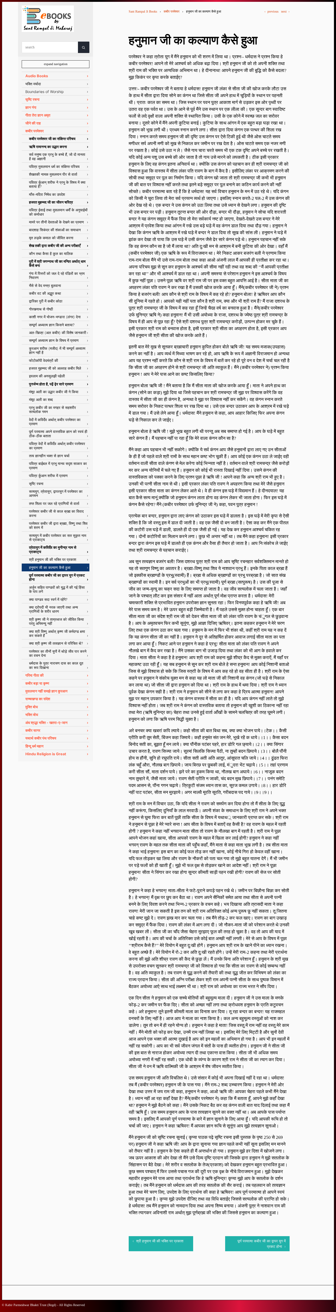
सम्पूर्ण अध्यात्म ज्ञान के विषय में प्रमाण (54, 340)
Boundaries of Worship (44, 91)
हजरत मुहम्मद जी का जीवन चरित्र (51, 202)
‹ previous (271, 11)
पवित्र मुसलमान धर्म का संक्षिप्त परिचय (54, 166)
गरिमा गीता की (34, 675)
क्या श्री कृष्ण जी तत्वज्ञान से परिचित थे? (56, 643)
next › (285, 11)
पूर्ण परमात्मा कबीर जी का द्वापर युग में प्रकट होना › (261, 1244)
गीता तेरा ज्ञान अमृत (37, 115)
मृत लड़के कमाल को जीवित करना (51, 238)
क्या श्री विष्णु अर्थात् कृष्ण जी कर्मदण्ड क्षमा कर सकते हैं (57, 633)
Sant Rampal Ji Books (143, 11)
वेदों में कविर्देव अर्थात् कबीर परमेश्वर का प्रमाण (54, 421)
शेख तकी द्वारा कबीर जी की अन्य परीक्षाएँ (54, 245)
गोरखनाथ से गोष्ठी (41, 309)
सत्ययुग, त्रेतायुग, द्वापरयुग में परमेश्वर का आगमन (56, 493)
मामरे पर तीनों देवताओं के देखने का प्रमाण (56, 222)
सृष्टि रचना (32, 99)
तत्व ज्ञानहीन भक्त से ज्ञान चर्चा (49, 455)
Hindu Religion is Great (45, 754)
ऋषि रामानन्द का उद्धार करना (48, 146)
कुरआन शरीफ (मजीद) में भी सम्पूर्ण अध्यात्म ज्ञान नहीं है (57, 350)
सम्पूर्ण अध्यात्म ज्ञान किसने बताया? (52, 325)
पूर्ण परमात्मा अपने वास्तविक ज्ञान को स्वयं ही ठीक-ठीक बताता (58, 433)
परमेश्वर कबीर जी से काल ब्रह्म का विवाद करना (56, 513)
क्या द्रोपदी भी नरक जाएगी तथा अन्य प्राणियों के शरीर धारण (53, 609)
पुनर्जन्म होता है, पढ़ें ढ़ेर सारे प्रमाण (51, 384)
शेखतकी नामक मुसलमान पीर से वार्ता (53, 174)
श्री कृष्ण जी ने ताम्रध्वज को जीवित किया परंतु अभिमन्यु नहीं (56, 621)
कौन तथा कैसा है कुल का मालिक (51, 253)
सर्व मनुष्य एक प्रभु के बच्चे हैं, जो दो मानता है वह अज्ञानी (57, 156)
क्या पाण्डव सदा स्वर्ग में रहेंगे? (48, 599)
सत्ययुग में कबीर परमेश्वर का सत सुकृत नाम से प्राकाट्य (57, 537)
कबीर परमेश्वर (171, 11)
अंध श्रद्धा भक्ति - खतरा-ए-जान (46, 722)
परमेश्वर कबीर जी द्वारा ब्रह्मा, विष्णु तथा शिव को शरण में (58, 525)
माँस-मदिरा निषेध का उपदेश (47, 194)
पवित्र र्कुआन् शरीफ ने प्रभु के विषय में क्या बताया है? (57, 184)
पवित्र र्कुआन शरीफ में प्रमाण (48, 475)
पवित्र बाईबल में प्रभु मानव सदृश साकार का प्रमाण (58, 465)
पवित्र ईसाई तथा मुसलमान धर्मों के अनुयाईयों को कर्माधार (58, 212)
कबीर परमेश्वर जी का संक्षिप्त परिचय (52, 138)
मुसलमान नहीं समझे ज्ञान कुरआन (46, 691)
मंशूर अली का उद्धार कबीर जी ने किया (53, 392)
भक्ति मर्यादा (33, 84)
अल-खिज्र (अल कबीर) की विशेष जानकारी (57, 332)
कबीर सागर (32, 730)
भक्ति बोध (31, 714)
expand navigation (55, 64)
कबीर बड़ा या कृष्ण (37, 683)
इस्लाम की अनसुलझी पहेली (47, 376)
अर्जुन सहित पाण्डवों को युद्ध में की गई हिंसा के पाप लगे (57, 589)
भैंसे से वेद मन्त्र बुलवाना (45, 285)
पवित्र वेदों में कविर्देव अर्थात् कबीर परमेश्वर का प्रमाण (57, 445)
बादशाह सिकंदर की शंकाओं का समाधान (55, 230)
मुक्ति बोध (31, 707)
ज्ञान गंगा (30, 107)
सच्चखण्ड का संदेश (37, 699)
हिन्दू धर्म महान (34, 746)
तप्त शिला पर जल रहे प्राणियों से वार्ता (54, 503)
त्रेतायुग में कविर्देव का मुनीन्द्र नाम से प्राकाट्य (52, 549)
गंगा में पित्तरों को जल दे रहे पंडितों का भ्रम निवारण (57, 275)
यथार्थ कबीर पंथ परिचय (40, 738)
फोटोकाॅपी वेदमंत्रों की (43, 360)
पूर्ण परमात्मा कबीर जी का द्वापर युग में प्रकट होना (57, 577)
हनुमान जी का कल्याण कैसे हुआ (49, 567)
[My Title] (48, 28)
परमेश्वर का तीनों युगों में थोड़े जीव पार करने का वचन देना (57, 653)
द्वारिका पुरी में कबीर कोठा (45, 301)
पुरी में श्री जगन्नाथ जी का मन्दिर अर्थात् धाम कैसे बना (57, 263)
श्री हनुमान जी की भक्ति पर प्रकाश (52, 559)
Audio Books (36, 76)
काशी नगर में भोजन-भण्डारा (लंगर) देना (55, 317)
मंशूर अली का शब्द (41, 399)
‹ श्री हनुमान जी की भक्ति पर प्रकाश (158, 1241)
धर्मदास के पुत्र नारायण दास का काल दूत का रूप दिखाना (56, 665)
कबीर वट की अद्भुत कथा (45, 293)
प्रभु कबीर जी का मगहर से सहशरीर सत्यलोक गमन (52, 409)
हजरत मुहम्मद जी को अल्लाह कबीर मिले (55, 368)
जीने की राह (33, 123)
